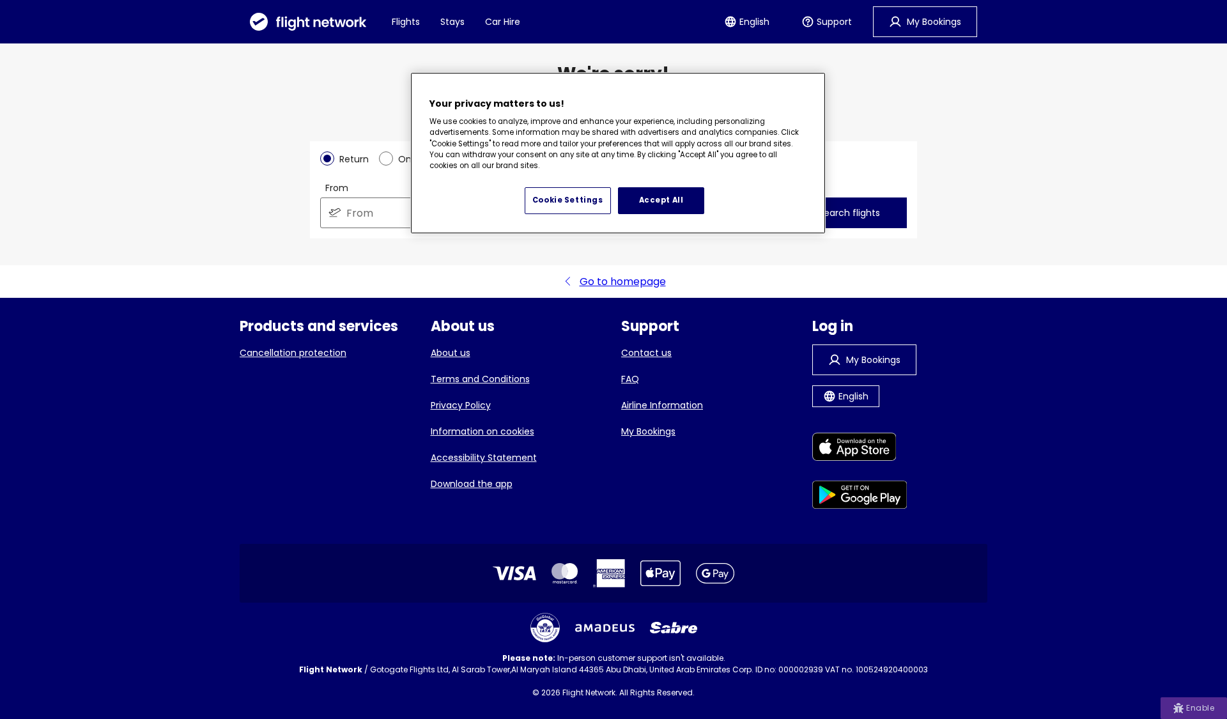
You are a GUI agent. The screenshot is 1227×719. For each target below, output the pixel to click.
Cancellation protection (293, 352)
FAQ (630, 379)
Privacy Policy (461, 405)
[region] (618, 153)
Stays (452, 21)
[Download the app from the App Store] (859, 449)
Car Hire (502, 21)
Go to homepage (623, 281)
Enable (1200, 707)
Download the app (472, 483)
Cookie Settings (567, 200)
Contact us (646, 352)
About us (450, 352)
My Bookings (648, 431)
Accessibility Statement (484, 457)
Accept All (661, 200)
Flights (406, 21)
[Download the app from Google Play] (859, 497)
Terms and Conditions (480, 379)
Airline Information (662, 405)
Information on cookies (482, 431)
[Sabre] (673, 627)
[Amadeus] (605, 628)
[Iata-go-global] (545, 627)
